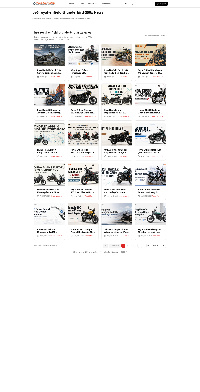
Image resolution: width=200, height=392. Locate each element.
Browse (71, 4)
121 (148, 246)
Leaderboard (106, 4)
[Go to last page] (163, 246)
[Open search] (126, 3)
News (82, 4)
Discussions (92, 4)
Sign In (163, 4)
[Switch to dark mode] (132, 4)
